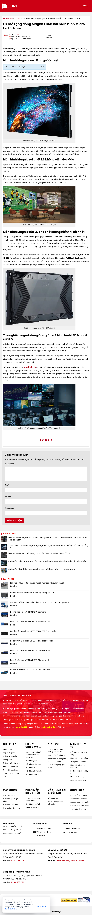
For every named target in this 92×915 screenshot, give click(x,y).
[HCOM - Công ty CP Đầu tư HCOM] (9, 6)
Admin (17, 34)
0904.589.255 (62, 861)
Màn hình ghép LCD (33, 764)
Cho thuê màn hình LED (57, 755)
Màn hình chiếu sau (33, 774)
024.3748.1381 (18, 861)
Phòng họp (7, 760)
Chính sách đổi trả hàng (79, 805)
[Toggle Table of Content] (40, 66)
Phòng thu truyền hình (11, 763)
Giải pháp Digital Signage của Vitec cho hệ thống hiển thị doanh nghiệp (41, 569)
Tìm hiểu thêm (11, 909)
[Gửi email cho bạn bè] (43, 440)
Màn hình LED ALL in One (34, 771)
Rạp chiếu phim (9, 753)
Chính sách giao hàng (78, 799)
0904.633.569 (77, 861)
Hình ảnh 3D (7, 749)
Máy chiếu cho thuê (10, 805)
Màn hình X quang (77, 777)
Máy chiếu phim (9, 795)
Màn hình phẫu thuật (78, 780)
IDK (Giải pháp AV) (33, 804)
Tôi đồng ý (41, 907)
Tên (7, 485)
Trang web (9, 508)
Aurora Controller (32, 807)
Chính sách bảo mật (78, 809)
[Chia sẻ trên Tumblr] (49, 440)
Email (8, 497)
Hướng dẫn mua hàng (78, 795)
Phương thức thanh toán (79, 802)
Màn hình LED (30, 767)
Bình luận (9, 464)
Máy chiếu (10, 790)
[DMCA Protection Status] (69, 900)
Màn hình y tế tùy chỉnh (79, 758)
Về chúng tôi (53, 798)
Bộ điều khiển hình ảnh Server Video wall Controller (34, 755)
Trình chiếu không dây (11, 770)
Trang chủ (8, 18)
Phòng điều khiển (10, 756)
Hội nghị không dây (10, 766)
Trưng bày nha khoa (78, 761)
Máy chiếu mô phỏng (11, 808)
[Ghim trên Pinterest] (46, 440)
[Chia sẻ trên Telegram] (51, 440)
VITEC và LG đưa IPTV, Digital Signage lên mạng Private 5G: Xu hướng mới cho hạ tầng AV (48, 546)
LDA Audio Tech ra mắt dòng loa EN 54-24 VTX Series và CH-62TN (39, 553)
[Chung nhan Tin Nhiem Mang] (84, 900)
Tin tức (17, 18)
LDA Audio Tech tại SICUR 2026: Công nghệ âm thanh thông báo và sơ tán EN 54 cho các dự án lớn (47, 539)
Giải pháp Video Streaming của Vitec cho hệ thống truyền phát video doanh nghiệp (47, 561)
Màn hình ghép (31, 761)
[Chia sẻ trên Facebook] (40, 440)
